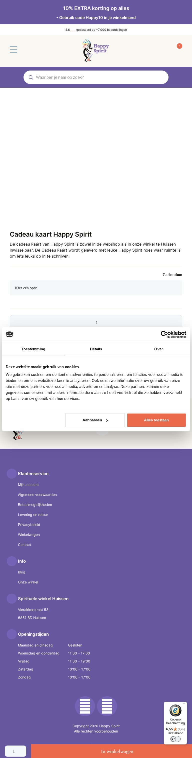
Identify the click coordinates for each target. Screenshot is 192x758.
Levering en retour (33, 514)
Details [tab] (96, 349)
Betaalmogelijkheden (35, 504)
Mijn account (28, 484)
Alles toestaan (156, 420)
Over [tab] (158, 349)
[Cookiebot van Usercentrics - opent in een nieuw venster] (164, 334)
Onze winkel (28, 582)
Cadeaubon (172, 275)
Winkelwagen (29, 534)
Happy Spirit (109, 726)
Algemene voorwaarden (37, 494)
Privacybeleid (29, 524)
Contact (24, 544)
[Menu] (184, 705)
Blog (21, 572)
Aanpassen (92, 420)
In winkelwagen (117, 751)
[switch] (175, 739)
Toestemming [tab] (33, 349)
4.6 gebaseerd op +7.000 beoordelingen (96, 30)
